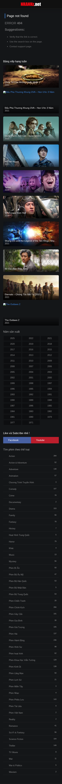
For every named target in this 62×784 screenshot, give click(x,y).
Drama (12, 509)
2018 (49, 344)
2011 (12, 361)
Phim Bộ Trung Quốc (18, 594)
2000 (49, 377)
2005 (12, 372)
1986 (31, 406)
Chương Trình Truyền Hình (21, 482)
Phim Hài (13, 634)
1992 (31, 394)
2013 (31, 355)
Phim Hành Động (16, 640)
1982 (49, 411)
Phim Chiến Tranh (17, 601)
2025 (12, 338)
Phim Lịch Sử (15, 680)
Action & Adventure (18, 463)
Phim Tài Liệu (15, 706)
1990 (12, 400)
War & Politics (15, 765)
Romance (13, 726)
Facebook (13, 440)
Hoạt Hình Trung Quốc (19, 535)
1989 (31, 400)
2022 (31, 338)
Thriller (12, 746)
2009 (49, 361)
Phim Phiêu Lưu (16, 699)
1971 (31, 422)
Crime (11, 495)
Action (12, 456)
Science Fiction (16, 739)
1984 (12, 411)
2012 (49, 355)
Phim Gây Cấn (15, 614)
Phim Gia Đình (15, 620)
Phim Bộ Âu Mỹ (16, 574)
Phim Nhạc (14, 693)
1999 (12, 383)
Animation (13, 476)
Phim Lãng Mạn (16, 673)
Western (13, 772)
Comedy (13, 489)
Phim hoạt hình (16, 653)
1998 (31, 383)
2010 (31, 361)
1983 (31, 411)
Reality (12, 719)
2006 (49, 366)
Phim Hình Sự (15, 647)
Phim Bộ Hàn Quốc (18, 581)
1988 (49, 400)
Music (11, 555)
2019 (31, 344)
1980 (31, 417)
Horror (11, 541)
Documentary (15, 502)
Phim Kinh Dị (15, 667)
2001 (31, 377)
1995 (31, 389)
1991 (49, 394)
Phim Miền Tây (16, 686)
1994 (49, 389)
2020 (12, 344)
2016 (31, 349)
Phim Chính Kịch (16, 607)
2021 (49, 338)
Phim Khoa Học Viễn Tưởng (22, 660)
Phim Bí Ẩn (14, 568)
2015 (49, 349)
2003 (49, 372)
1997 (49, 383)
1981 (12, 417)
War (11, 759)
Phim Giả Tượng (16, 627)
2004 (31, 372)
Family (12, 515)
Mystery (12, 561)
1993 (12, 394)
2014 (12, 355)
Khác (11, 548)
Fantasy (12, 522)
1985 (49, 406)
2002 (12, 377)
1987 (12, 406)
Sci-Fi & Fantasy (16, 732)
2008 (12, 366)
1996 (12, 389)
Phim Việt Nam (16, 713)
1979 (49, 417)
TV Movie (13, 752)
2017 (12, 349)
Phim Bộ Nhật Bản (17, 588)
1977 (12, 422)
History (12, 528)
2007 (31, 366)
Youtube (40, 440)
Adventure (13, 469)
